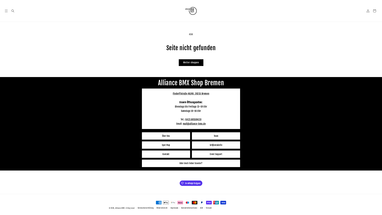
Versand (209, 208)
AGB (201, 208)
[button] (6, 11)
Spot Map (166, 145)
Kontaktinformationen (189, 208)
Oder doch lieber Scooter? (191, 163)
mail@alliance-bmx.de (194, 123)
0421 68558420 (193, 119)
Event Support (216, 154)
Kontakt (165, 154)
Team (216, 136)
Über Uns (166, 136)
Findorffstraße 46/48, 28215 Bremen (191, 93)
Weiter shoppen (191, 62)
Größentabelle (216, 145)
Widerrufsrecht (162, 208)
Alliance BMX (120, 208)
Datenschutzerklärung (146, 208)
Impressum (174, 208)
